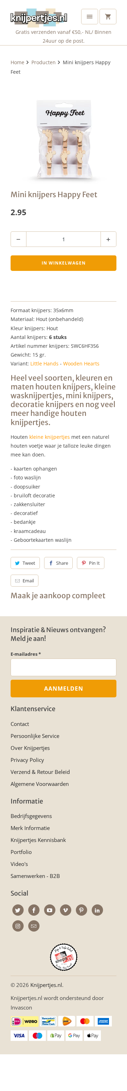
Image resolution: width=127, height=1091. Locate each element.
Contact (20, 723)
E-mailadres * (26, 654)
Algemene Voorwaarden (40, 783)
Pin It (94, 563)
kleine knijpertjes (49, 437)
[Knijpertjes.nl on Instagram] (18, 926)
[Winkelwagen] (107, 16)
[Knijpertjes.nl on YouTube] (49, 910)
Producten (43, 62)
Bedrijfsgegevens (31, 815)
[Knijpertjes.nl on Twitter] (18, 910)
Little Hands (44, 363)
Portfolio (21, 851)
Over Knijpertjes (30, 747)
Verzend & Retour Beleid (40, 771)
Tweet (29, 563)
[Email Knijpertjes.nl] (34, 926)
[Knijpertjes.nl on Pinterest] (81, 910)
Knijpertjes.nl (46, 984)
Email (28, 580)
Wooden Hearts (81, 363)
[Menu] (89, 16)
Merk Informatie (30, 827)
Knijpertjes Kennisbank (38, 839)
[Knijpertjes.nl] (39, 16)
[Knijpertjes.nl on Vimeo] (65, 910)
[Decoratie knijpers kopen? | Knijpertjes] (63, 131)
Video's (19, 863)
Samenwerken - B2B (35, 875)
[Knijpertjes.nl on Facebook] (34, 910)
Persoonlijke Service (35, 735)
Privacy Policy (27, 759)
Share (62, 563)
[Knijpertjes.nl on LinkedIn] (97, 910)
